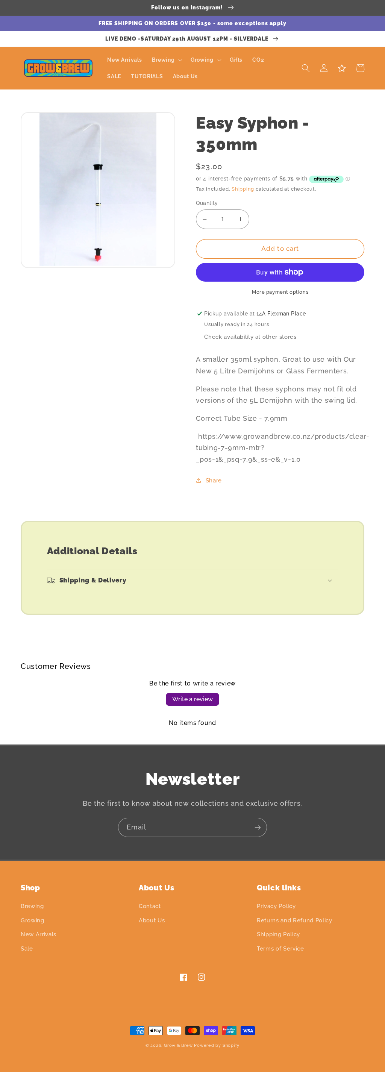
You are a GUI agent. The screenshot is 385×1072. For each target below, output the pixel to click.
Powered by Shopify (216, 1045)
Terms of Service (280, 948)
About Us (152, 920)
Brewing (32, 906)
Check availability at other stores (250, 337)
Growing (32, 920)
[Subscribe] (258, 827)
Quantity (207, 203)
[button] (166, 60)
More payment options (280, 292)
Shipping (243, 189)
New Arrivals (38, 934)
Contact (150, 906)
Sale (27, 948)
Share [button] (214, 480)
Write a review (192, 699)
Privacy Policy (276, 906)
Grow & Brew (178, 1045)
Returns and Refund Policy (294, 920)
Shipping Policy (278, 934)
